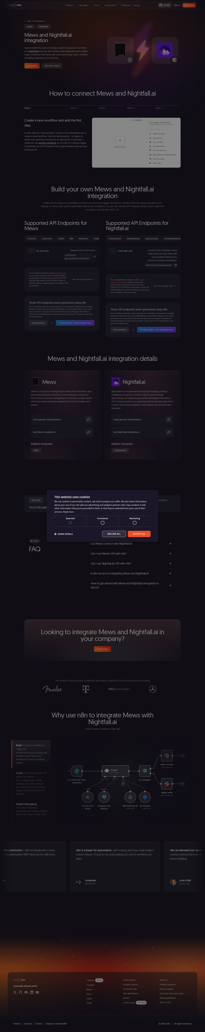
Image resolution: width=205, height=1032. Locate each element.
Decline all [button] (114, 534)
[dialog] (102, 516)
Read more (68, 511)
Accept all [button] (139, 534)
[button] (63, 534)
